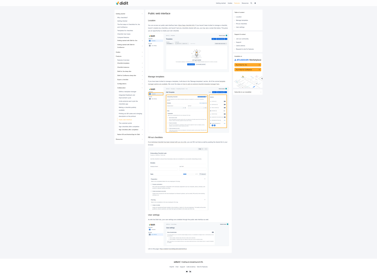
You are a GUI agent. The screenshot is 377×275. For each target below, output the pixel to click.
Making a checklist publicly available (127, 108)
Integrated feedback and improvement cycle (127, 96)
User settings (240, 27)
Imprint (172, 267)
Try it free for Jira (241, 65)
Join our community (242, 39)
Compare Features (123, 37)
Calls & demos (240, 45)
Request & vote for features (245, 49)
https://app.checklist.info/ (186, 25)
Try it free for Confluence (244, 69)
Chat (176, 267)
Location (239, 17)
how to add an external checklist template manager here (201, 84)
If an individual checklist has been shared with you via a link (167, 142)
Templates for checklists (125, 30)
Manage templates (242, 20)
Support (238, 42)
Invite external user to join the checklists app (128, 102)
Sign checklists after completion (129, 126)
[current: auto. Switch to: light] (257, 3)
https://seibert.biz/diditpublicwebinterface (173, 249)
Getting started (221, 3)
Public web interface (125, 120)
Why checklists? (122, 17)
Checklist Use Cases (123, 34)
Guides (230, 3)
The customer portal (125, 123)
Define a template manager (127, 91)
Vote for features (202, 267)
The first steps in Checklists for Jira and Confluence (128, 26)
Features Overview (123, 60)
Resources (245, 3)
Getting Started (122, 21)
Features (237, 3)
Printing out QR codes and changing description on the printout (130, 115)
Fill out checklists (241, 23)
